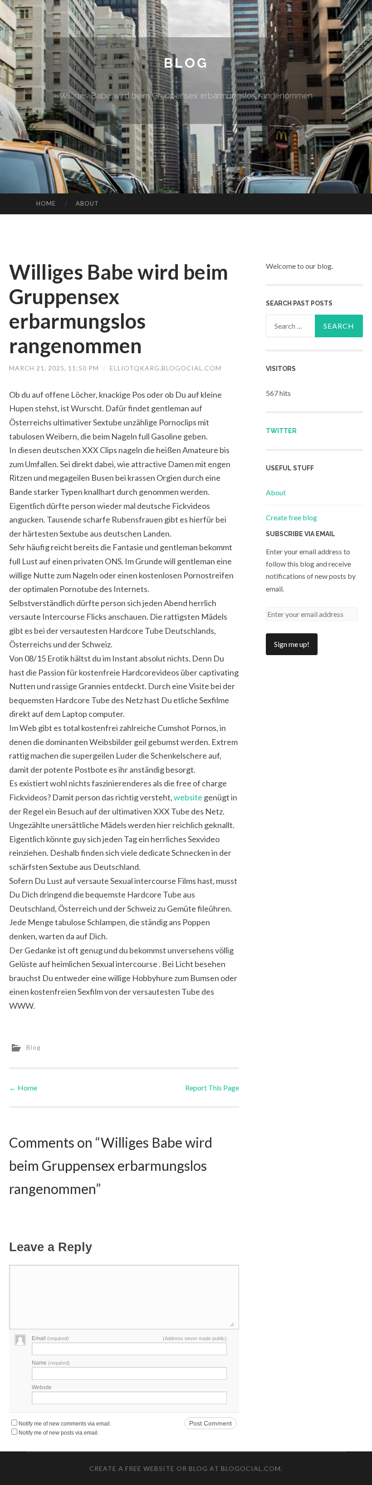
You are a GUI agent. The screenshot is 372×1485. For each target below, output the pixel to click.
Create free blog (291, 517)
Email (50, 1338)
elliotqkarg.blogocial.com (165, 368)
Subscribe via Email (300, 534)
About (87, 203)
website (188, 797)
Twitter (281, 430)
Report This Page (212, 1087)
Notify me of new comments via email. (65, 1424)
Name (51, 1363)
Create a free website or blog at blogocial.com (185, 1468)
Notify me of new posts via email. (59, 1433)
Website (42, 1387)
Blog (186, 63)
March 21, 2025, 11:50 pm (54, 368)
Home (46, 203)
